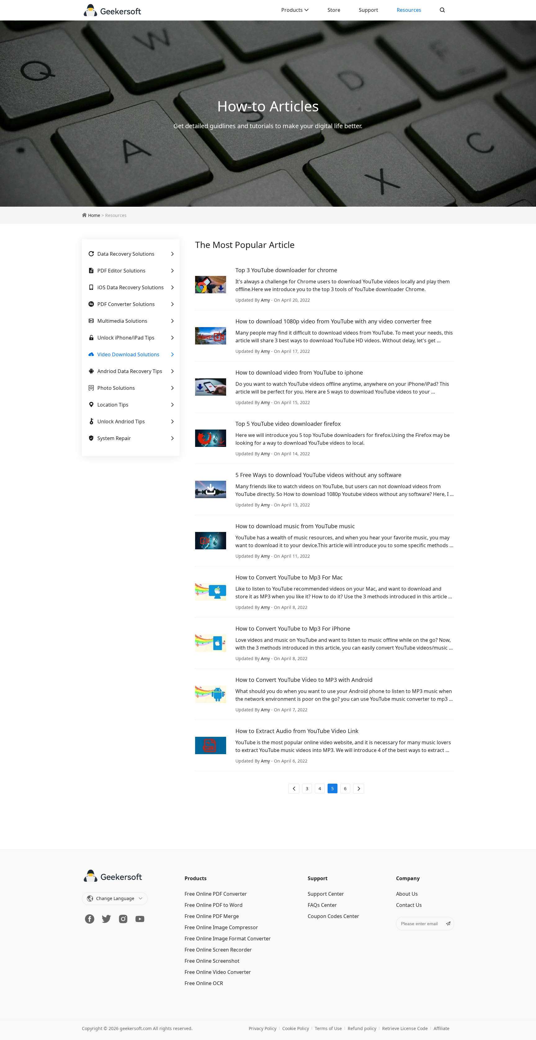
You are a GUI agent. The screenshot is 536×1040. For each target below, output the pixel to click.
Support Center (326, 893)
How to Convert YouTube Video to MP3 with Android (304, 679)
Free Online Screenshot (212, 960)
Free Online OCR (204, 983)
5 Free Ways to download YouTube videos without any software (318, 475)
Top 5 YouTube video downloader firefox (288, 423)
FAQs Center (322, 905)
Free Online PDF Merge (212, 916)
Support (368, 10)
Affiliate (441, 1028)
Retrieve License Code (405, 1028)
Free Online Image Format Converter (228, 938)
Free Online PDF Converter (216, 893)
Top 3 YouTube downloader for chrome (286, 270)
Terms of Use (328, 1028)
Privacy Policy (262, 1028)
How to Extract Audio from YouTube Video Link (297, 731)
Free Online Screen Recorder (218, 949)
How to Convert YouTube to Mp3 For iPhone (292, 628)
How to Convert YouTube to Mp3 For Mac (289, 577)
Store (334, 10)
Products (292, 10)
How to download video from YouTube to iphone (299, 372)
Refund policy (362, 1028)
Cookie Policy (295, 1028)
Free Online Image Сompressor (221, 927)
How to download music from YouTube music (295, 526)
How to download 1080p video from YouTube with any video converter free (333, 321)
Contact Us (409, 905)
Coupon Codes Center (333, 916)
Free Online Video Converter (218, 972)
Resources (409, 10)
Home (94, 215)
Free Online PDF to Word (214, 905)
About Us (407, 893)
